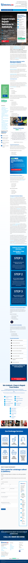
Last (10, 484)
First (1, 484)
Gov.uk (15, 242)
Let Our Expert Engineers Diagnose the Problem (4, 124)
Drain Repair (2, 550)
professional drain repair (17, 48)
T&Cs (10, 549)
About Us (11, 545)
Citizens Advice (12, 240)
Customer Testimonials (5, 111)
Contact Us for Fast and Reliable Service (4, 122)
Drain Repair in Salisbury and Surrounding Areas (4, 128)
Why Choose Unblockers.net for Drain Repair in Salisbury (4, 108)
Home (11, 544)
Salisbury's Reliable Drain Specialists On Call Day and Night (4, 116)
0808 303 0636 (3, 556)
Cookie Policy (11, 547)
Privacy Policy (12, 548)
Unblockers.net (16, 46)
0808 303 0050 (17, 537)
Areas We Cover (12, 546)
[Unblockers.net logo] (7, 3)
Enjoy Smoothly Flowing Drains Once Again (4, 126)
